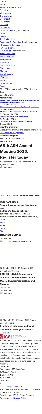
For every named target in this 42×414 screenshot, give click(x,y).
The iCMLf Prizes (7, 39)
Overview (4, 10)
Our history (5, 22)
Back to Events (7, 95)
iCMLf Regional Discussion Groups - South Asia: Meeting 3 (18, 112)
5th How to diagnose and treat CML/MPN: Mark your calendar (19, 107)
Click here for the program (12, 132)
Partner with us (7, 56)
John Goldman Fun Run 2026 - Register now (14, 116)
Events (3, 36)
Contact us (5, 27)
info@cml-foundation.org (11, 386)
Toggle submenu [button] (15, 7)
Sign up (3, 71)
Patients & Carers (7, 48)
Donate (10, 74)
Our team (4, 24)
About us (4, 7)
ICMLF (3, 1)
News (2, 33)
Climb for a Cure (7, 65)
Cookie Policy (20, 398)
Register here (6, 141)
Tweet (2, 225)
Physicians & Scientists (10, 45)
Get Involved (5, 51)
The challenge (6, 16)
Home (2, 4)
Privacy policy (6, 398)
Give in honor (6, 68)
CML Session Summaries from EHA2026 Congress (16, 121)
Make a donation (7, 53)
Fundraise (4, 62)
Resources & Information (10, 42)
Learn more (5, 287)
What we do (5, 13)
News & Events (6, 30)
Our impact (5, 19)
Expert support (6, 59)
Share (2, 222)
